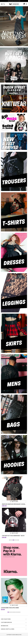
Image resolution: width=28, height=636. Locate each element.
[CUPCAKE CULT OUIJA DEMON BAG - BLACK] (14, 520)
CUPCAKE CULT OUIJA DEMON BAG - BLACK (13, 535)
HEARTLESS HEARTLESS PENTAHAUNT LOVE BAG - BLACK (14, 504)
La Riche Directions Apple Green (10, 607)
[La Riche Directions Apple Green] (14, 591)
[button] (2, 4)
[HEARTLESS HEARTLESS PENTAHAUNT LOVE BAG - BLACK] (14, 488)
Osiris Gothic (18, 634)
